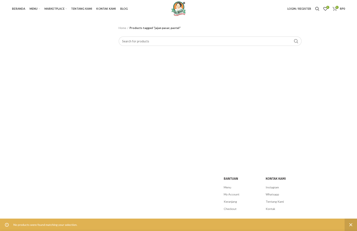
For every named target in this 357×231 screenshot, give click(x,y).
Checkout (230, 209)
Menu (227, 187)
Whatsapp (272, 194)
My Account (231, 194)
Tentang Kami (275, 201)
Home (122, 28)
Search (296, 41)
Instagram (272, 187)
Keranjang (230, 201)
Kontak (270, 209)
